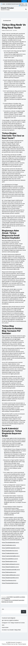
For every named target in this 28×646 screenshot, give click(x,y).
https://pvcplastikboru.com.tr (10, 559)
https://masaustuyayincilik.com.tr (11, 569)
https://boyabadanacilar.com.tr (10, 542)
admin (15, 30)
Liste (3, 625)
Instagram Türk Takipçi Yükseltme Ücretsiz (13, 622)
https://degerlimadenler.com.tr (10, 567)
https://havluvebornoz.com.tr (10, 550)
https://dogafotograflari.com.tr (10, 577)
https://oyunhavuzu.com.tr (9, 580)
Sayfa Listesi (5, 627)
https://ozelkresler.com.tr (9, 545)
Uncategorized (7, 20)
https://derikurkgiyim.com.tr (9, 561)
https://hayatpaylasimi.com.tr (10, 583)
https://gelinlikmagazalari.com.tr (11, 548)
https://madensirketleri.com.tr (10, 553)
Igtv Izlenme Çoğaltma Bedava (10, 620)
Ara (3, 609)
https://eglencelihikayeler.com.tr (11, 575)
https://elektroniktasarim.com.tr (10, 564)
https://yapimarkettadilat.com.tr (11, 556)
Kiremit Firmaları (7, 8)
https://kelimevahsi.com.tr (9, 572)
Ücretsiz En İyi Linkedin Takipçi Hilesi (11, 630)
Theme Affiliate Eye (7, 644)
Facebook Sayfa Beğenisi (8, 618)
